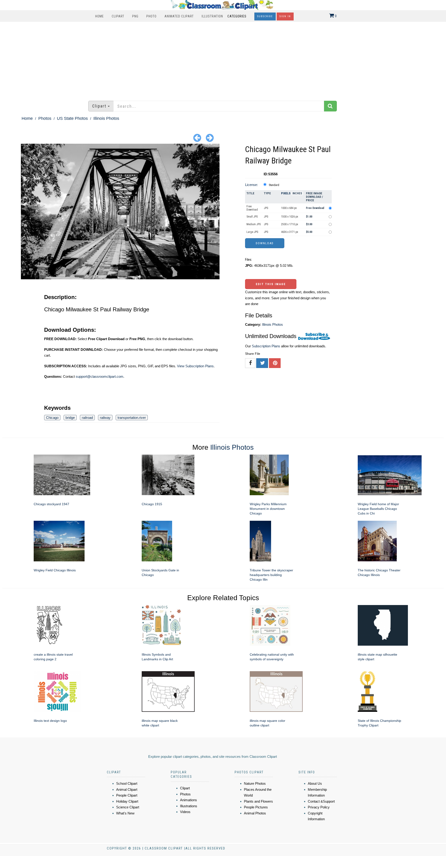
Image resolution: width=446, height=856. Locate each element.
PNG (135, 16)
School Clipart (126, 783)
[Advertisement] (223, 58)
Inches (297, 193)
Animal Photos (255, 813)
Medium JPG (253, 224)
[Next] (210, 137)
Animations (188, 800)
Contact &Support (321, 801)
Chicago (52, 418)
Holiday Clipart (127, 801)
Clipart (118, 16)
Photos (44, 118)
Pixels (286, 193)
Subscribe (265, 16)
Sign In (285, 16)
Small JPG (252, 216)
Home (99, 16)
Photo (151, 16)
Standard (274, 185)
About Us (315, 783)
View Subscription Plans (195, 366)
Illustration (212, 16)
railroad (87, 418)
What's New (125, 813)
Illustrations (188, 806)
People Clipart (126, 795)
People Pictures (256, 807)
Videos (185, 812)
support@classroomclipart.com (99, 376)
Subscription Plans (266, 346)
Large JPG (252, 232)
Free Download (252, 208)
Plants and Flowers (258, 801)
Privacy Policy (319, 807)
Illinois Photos (106, 118)
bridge (70, 418)
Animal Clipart (126, 789)
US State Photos (72, 118)
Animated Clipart (179, 16)
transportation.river (132, 418)
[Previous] (197, 137)
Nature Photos (255, 783)
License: (251, 185)
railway (105, 418)
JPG (266, 208)
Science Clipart (127, 807)
